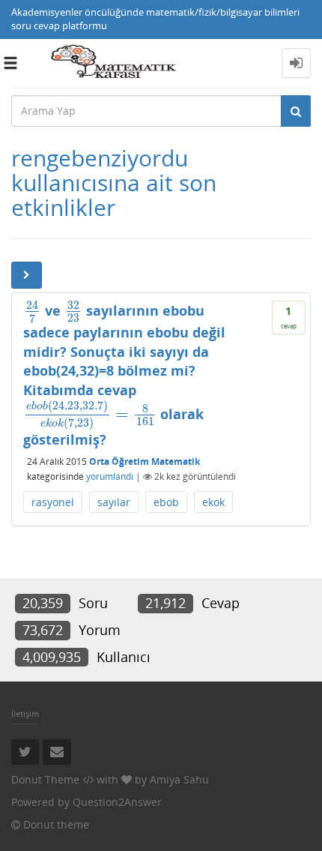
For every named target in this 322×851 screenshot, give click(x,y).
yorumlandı (109, 476)
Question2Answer (117, 802)
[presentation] (32, 310)
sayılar (113, 502)
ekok (213, 502)
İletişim (25, 713)
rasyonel (52, 502)
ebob (166, 502)
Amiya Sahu (179, 779)
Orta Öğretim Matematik (144, 461)
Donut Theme (45, 779)
